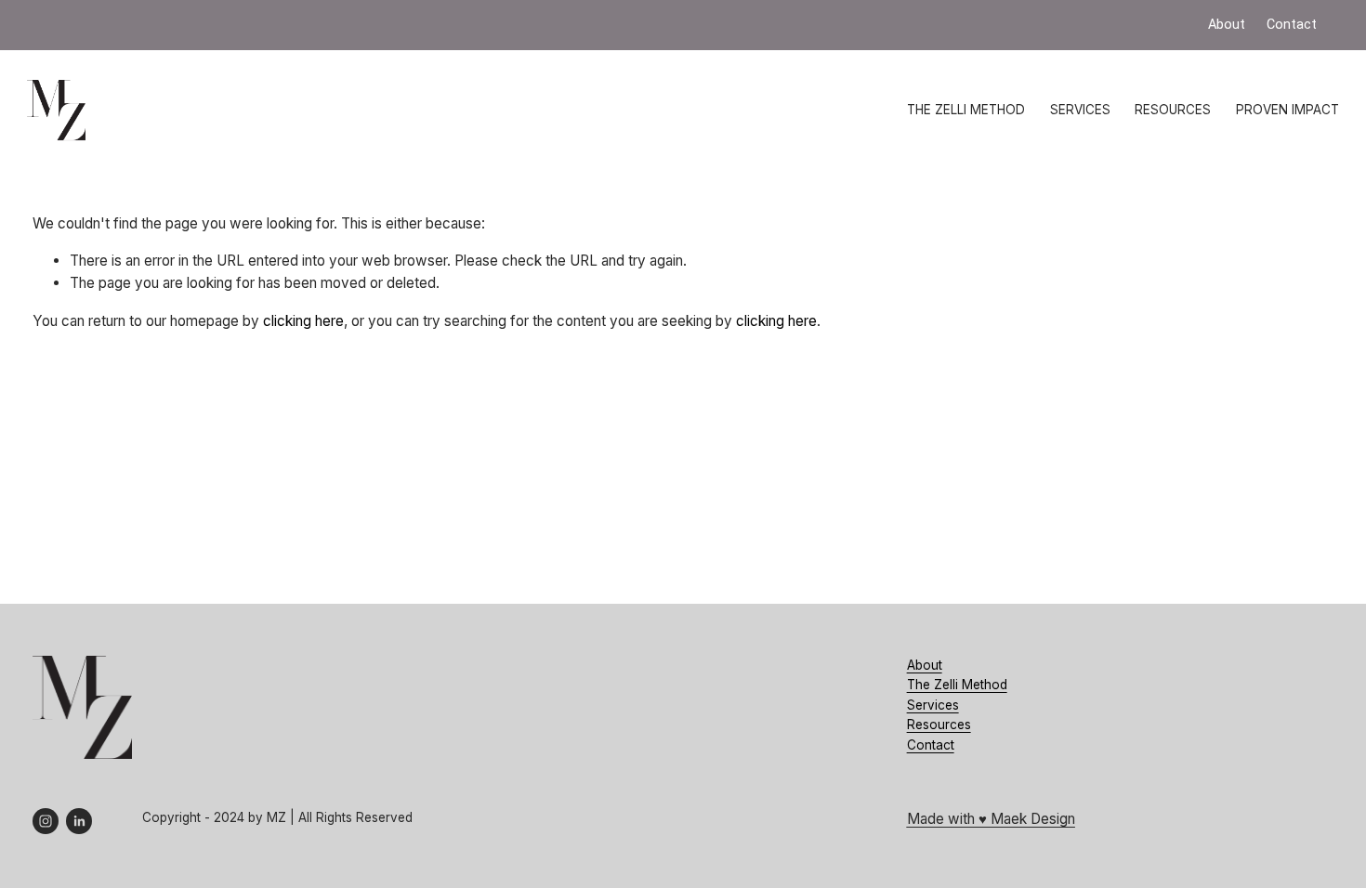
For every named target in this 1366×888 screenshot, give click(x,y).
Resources (939, 724)
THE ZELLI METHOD (966, 109)
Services (933, 705)
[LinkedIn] (79, 821)
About (924, 665)
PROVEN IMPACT (1287, 109)
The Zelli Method (957, 684)
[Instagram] (46, 821)
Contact (930, 745)
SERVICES (1080, 109)
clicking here (303, 321)
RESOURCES (1173, 109)
